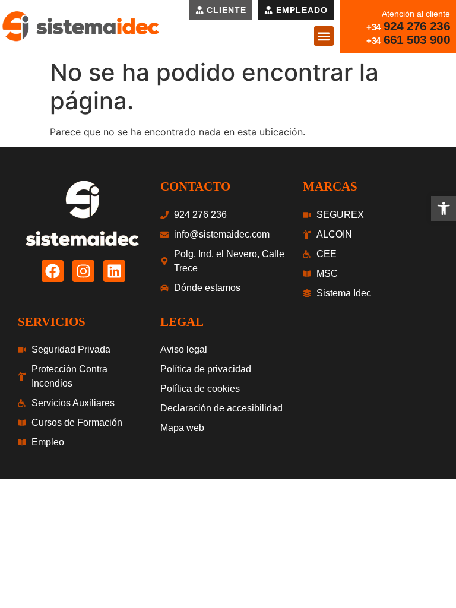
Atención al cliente (416, 13)
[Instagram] (83, 271)
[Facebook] (53, 271)
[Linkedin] (114, 271)
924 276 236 (417, 26)
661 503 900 (417, 39)
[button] (324, 36)
